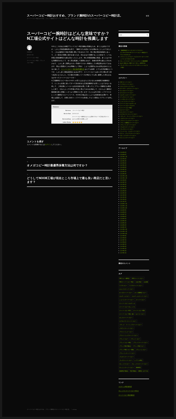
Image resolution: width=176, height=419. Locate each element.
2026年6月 (123, 154)
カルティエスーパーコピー (128, 95)
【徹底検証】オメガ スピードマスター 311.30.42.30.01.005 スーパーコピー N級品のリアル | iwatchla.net (134, 52)
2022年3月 (123, 193)
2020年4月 (123, 221)
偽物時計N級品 (123, 371)
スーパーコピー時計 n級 (126, 314)
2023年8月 (123, 180)
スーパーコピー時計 (33, 58)
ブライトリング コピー (126, 332)
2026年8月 (123, 152)
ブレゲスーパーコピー (126, 129)
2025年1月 (123, 165)
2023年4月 (123, 184)
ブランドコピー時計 (125, 342)
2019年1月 (123, 253)
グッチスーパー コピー (127, 97)
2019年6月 (123, 242)
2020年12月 (123, 204)
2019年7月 (123, 240)
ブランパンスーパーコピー (128, 125)
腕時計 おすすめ (143, 371)
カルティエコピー (124, 296)
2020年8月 (123, 212)
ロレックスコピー (124, 364)
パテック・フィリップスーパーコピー (131, 116)
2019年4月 (123, 246)
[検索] (147, 35)
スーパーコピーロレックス (127, 307)
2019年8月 (123, 238)
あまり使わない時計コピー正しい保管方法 (132, 63)
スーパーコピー (140, 300)
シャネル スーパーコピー (127, 99)
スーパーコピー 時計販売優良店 (72, 69)
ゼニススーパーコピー (126, 112)
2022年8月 (123, 191)
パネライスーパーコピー (127, 118)
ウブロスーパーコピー (126, 84)
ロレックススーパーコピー (128, 135)
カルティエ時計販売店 (125, 386)
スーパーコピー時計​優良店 (126, 395)
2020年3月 (123, 223)
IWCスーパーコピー (126, 82)
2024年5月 (123, 171)
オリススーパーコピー (126, 93)
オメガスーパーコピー (126, 91)
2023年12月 (123, 176)
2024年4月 (123, 174)
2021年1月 (123, 201)
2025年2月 (123, 163)
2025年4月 (123, 159)
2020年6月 (123, 216)
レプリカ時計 (138, 360)
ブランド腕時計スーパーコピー (129, 123)
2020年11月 (123, 206)
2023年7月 (123, 182)
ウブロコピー (123, 285)
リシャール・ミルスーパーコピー (130, 131)
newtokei (29, 52)
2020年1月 (123, 227)
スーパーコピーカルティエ (128, 103)
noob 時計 (139, 282)
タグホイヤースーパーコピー (128, 114)
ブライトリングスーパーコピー (129, 120)
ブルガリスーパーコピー (127, 127)
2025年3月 (123, 161)
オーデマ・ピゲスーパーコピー (129, 88)
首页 (147, 16)
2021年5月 (123, 195)
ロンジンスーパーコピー (127, 138)
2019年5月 (123, 244)
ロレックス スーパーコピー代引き (129, 391)
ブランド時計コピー (139, 346)
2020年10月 (123, 208)
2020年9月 (123, 210)
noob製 (146, 282)
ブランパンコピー (141, 349)
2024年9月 (123, 167)
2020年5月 (123, 218)
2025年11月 (123, 156)
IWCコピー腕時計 (124, 278)
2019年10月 (123, 233)
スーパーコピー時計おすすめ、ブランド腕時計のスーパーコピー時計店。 (75, 15)
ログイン (48, 144)
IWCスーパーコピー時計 (126, 282)
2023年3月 (123, 186)
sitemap (74, 409)
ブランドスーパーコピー (140, 342)
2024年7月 (123, 169)
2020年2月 (123, 225)
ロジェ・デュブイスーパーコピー (130, 133)
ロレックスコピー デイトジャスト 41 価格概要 (134, 61)
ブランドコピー (124, 339)
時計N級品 (133, 371)
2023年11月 (123, 178)
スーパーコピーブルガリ (127, 105)
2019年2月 (123, 251)
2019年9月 (123, 236)
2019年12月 (123, 229)
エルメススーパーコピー (127, 86)
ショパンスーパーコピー (127, 101)
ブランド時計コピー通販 (126, 349)
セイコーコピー (124, 110)
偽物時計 (138, 367)
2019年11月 (123, 231)
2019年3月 (123, 248)
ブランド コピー (135, 339)
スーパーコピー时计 (125, 310)
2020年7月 (123, 214)
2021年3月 (123, 197)
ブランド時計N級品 (125, 346)
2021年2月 (123, 199)
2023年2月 (123, 189)
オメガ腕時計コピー (140, 292)
